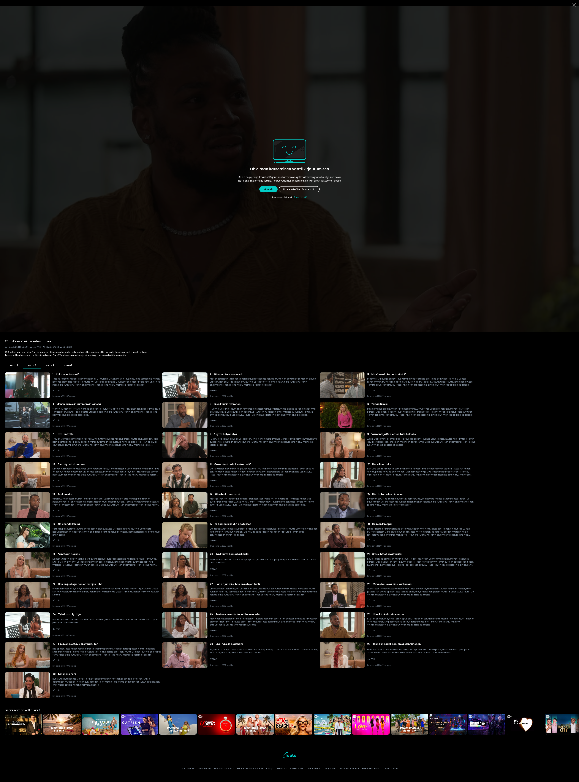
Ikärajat (270, 768)
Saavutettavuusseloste (250, 768)
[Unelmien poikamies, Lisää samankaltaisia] (23, 724)
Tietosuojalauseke (224, 768)
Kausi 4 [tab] (14, 365)
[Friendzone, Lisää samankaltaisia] (525, 724)
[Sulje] (574, 5)
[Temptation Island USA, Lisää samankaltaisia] (448, 724)
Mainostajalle (313, 768)
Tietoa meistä (391, 768)
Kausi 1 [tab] (68, 365)
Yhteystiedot (330, 768)
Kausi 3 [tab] (32, 365)
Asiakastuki (296, 768)
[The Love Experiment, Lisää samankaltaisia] (371, 724)
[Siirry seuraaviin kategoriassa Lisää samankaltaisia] (574, 724)
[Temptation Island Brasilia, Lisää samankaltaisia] (255, 724)
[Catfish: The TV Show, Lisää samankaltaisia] (139, 724)
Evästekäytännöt (349, 768)
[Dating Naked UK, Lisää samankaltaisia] (332, 724)
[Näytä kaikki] (289, 723)
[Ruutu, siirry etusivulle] (289, 755)
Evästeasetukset (371, 768)
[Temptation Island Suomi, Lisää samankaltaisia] (100, 724)
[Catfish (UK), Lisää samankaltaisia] (486, 724)
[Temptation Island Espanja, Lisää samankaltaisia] (62, 724)
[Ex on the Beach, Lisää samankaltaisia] (293, 724)
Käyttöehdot (188, 768)
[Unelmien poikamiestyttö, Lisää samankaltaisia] (178, 724)
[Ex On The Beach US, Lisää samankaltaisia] (216, 724)
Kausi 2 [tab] (50, 365)
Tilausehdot (204, 768)
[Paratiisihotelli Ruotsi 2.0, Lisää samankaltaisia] (409, 724)
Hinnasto (282, 768)
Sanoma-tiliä (300, 197)
